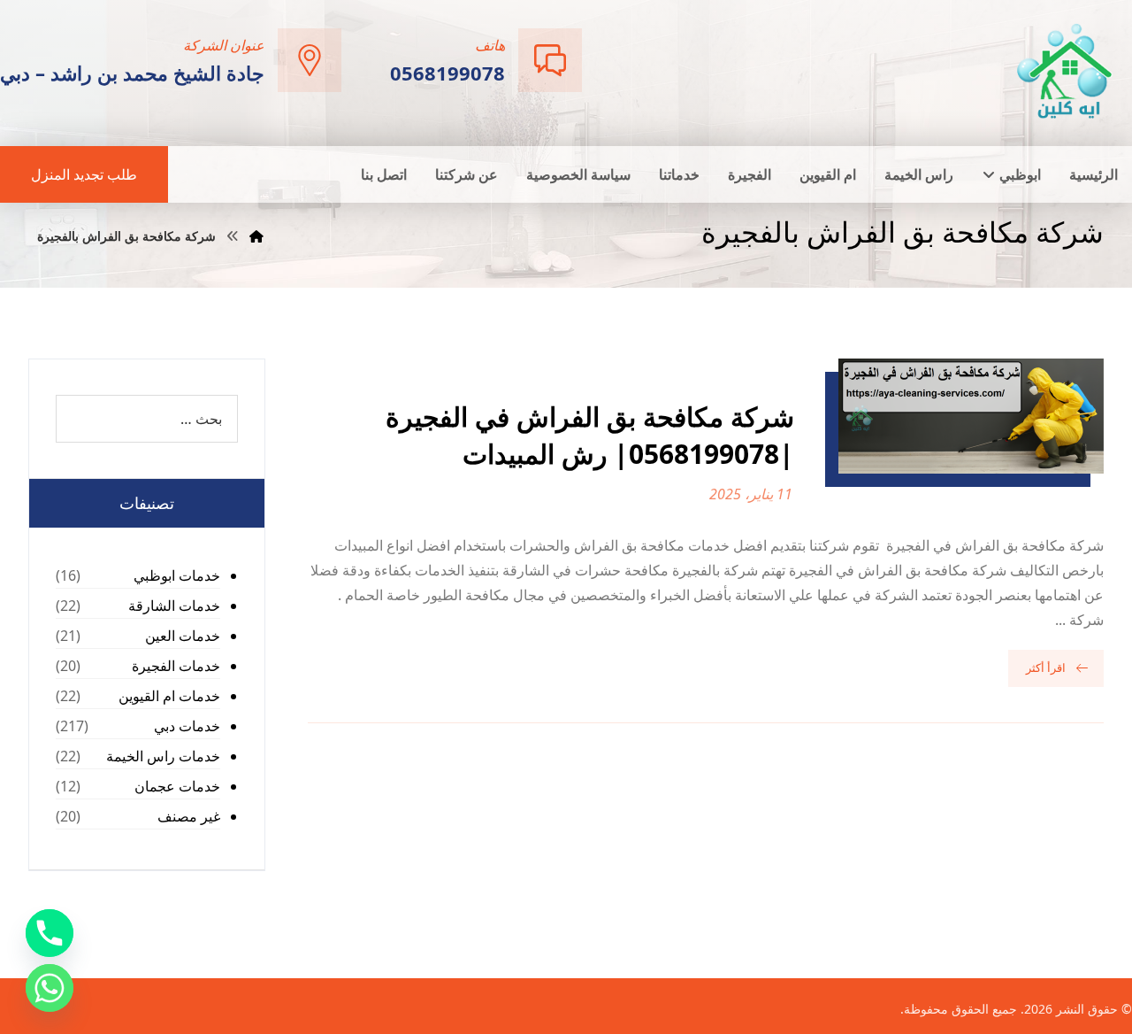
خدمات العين (182, 635)
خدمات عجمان (177, 786)
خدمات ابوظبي (177, 575)
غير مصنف (188, 816)
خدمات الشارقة (174, 605)
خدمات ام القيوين (169, 696)
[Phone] (49, 933)
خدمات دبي (187, 726)
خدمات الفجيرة (176, 665)
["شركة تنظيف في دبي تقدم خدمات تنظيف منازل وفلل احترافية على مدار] (1065, 71)
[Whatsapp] (49, 988)
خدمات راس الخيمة (163, 756)
